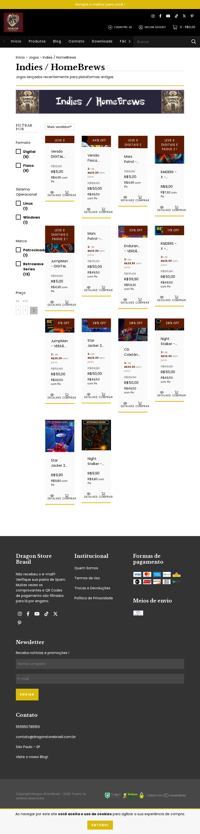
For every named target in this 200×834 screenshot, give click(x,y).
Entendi (100, 825)
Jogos (34, 57)
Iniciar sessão (155, 27)
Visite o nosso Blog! (32, 756)
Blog (57, 41)
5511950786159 (28, 726)
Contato (77, 41)
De (17, 301)
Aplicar (34, 310)
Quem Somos (86, 568)
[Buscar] (194, 41)
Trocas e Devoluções (92, 588)
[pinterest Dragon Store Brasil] (192, 16)
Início (16, 41)
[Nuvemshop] (167, 796)
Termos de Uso (87, 578)
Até (25, 301)
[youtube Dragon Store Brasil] (168, 16)
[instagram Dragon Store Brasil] (153, 16)
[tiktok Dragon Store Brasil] (176, 16)
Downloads (102, 41)
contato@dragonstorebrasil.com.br (46, 736)
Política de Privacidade (93, 598)
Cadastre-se (123, 27)
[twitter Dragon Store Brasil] (184, 16)
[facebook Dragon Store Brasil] (160, 16)
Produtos (37, 41)
